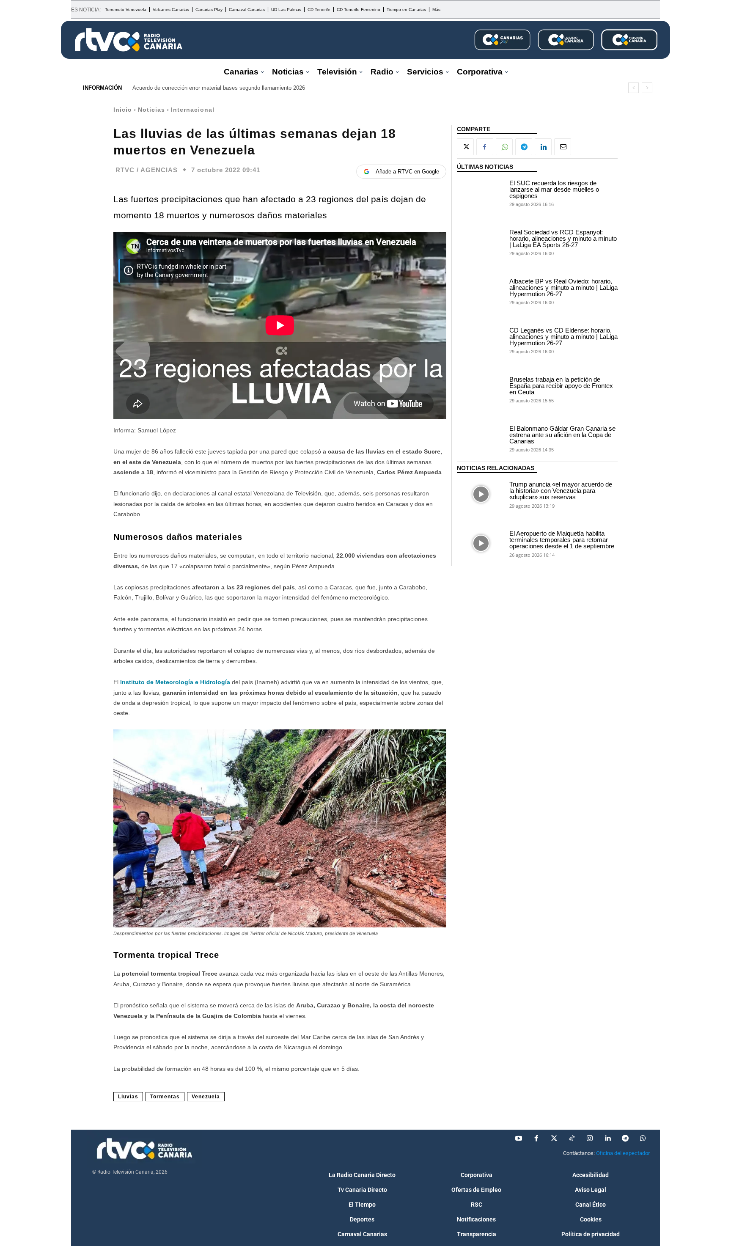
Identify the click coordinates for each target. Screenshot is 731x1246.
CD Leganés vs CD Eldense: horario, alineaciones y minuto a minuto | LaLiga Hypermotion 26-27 (563, 337)
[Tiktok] (572, 1138)
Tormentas (165, 1097)
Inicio (122, 109)
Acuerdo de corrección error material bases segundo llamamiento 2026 (218, 88)
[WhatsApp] (504, 146)
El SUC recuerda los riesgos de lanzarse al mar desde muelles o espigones (554, 189)
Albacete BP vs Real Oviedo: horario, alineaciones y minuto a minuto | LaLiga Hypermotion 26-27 (563, 287)
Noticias (151, 109)
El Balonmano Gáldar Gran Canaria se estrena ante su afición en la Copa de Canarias (562, 435)
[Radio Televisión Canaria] (128, 40)
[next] (647, 88)
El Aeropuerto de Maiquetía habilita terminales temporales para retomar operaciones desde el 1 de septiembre (561, 540)
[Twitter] (554, 1138)
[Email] (562, 146)
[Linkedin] (543, 146)
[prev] (633, 88)
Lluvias (128, 1097)
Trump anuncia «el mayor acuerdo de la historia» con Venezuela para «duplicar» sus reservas (560, 491)
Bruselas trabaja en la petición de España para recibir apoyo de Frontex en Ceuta (561, 386)
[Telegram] (523, 146)
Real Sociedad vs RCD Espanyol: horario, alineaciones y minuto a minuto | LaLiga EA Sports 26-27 (563, 238)
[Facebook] (484, 146)
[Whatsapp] (643, 1138)
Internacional (192, 109)
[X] (465, 146)
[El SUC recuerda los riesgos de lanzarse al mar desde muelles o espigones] (481, 193)
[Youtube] (518, 1138)
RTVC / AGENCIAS (146, 170)
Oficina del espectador (623, 1153)
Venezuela (206, 1097)
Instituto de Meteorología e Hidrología (176, 682)
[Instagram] (589, 1138)
